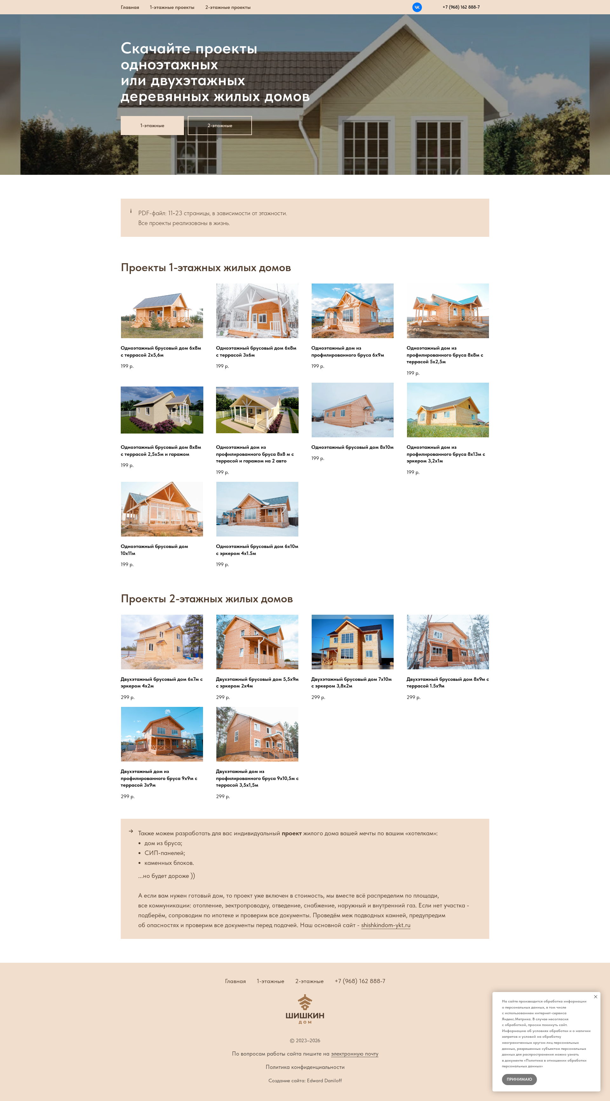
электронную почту (354, 1053)
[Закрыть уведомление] (596, 997)
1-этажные (270, 981)
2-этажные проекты (228, 7)
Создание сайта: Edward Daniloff (305, 1080)
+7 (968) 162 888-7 (360, 981)
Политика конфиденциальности (305, 1066)
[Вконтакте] (417, 7)
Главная (130, 7)
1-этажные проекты (172, 7)
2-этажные (309, 981)
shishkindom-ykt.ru (385, 925)
